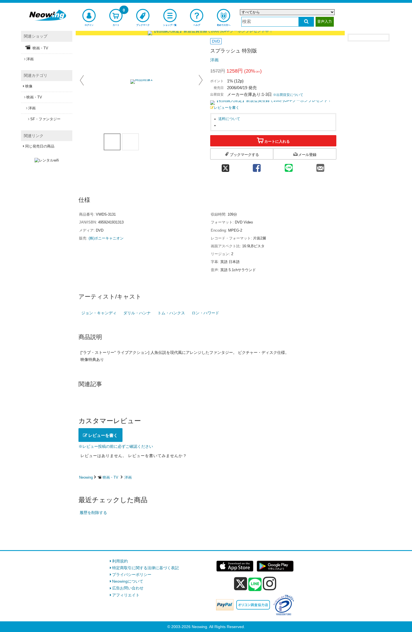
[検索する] (306, 22)
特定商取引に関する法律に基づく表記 (145, 568)
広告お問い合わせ (127, 588)
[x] (240, 583)
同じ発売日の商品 (39, 146)
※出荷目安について (288, 95)
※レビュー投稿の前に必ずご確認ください (115, 446)
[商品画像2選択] (130, 141)
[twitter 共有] (225, 166)
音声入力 (324, 21)
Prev (82, 80)
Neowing (86, 477)
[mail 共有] (320, 166)
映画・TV (110, 477)
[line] (255, 584)
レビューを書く (226, 108)
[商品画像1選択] (112, 141)
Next (200, 80)
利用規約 (120, 561)
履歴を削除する (93, 512)
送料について (229, 119)
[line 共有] (289, 166)
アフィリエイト (126, 595)
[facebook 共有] (257, 166)
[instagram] (269, 583)
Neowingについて (127, 581)
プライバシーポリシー (131, 574)
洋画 (214, 59)
